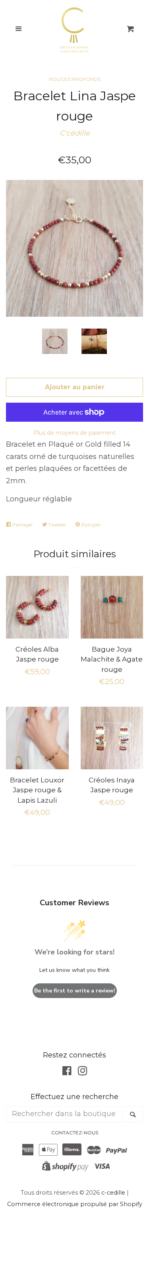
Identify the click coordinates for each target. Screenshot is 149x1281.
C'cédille (75, 133)
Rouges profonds (75, 79)
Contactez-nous (74, 1133)
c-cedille (113, 1192)
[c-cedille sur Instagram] (82, 1072)
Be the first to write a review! (74, 990)
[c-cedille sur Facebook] (67, 1072)
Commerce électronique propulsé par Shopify (74, 1204)
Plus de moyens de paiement (74, 432)
